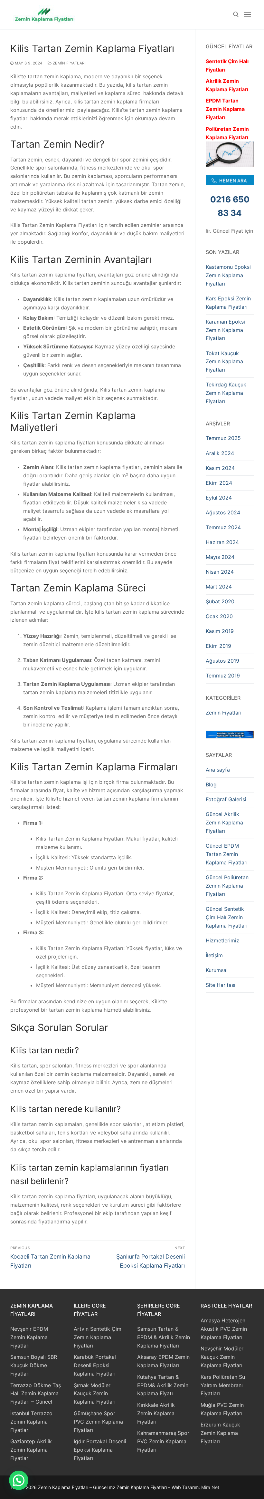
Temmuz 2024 (223, 527)
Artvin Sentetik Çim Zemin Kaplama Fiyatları (97, 1337)
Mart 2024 (219, 586)
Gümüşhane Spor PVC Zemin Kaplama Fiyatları (98, 1421)
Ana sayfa (218, 769)
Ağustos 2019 (222, 660)
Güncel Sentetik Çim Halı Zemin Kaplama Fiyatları (227, 917)
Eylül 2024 (219, 497)
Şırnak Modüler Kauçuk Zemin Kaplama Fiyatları (95, 1393)
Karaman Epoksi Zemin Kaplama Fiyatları (225, 330)
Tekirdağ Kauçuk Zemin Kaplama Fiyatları (226, 392)
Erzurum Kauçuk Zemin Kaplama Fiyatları (220, 1433)
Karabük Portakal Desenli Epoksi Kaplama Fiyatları (95, 1365)
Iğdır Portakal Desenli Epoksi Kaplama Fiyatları (100, 1449)
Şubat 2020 (220, 601)
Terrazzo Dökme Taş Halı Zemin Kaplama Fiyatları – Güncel (35, 1393)
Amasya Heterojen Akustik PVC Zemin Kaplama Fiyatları (224, 1328)
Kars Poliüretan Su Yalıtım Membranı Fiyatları (223, 1385)
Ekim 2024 (219, 483)
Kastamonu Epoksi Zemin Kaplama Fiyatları (228, 275)
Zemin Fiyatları (69, 63)
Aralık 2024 (220, 453)
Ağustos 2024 (223, 512)
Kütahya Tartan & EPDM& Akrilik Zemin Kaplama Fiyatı (162, 1385)
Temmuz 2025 (223, 438)
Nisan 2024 (220, 572)
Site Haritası (220, 985)
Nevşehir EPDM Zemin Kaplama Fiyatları (29, 1337)
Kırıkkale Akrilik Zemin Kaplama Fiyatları (156, 1413)
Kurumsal (217, 970)
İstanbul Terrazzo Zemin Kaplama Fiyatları (31, 1421)
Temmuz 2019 (223, 675)
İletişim (214, 955)
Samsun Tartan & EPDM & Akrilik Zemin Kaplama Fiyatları (163, 1337)
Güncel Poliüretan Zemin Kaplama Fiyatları (227, 885)
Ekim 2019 (218, 646)
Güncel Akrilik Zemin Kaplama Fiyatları (224, 822)
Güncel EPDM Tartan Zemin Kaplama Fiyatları (227, 854)
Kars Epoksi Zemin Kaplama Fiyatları (228, 302)
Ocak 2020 (219, 616)
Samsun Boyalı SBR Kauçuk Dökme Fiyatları (33, 1365)
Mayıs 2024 (220, 557)
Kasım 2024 (220, 468)
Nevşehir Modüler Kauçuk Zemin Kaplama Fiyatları (222, 1356)
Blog (211, 784)
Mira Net (210, 1487)
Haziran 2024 (222, 542)
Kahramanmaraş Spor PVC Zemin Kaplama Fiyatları (163, 1441)
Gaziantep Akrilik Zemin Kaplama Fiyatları (31, 1449)
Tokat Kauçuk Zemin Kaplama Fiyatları (224, 361)
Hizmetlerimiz (222, 940)
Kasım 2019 (220, 631)
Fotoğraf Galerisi (226, 799)
